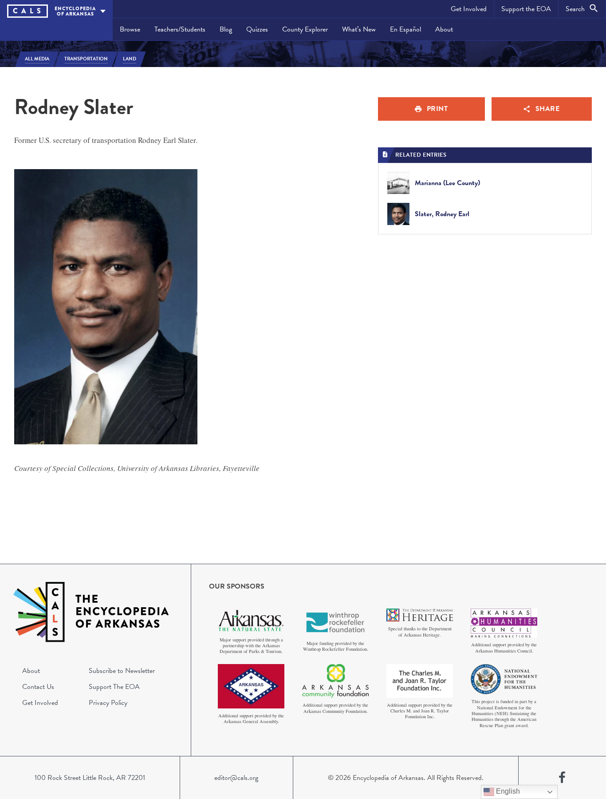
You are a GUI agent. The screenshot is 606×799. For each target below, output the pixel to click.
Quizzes (257, 29)
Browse (130, 29)
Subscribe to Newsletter (122, 670)
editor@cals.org (236, 777)
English (507, 791)
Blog (226, 29)
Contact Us (38, 686)
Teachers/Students (179, 29)
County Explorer (305, 29)
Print (437, 108)
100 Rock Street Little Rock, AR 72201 (90, 777)
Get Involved (469, 9)
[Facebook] (562, 778)
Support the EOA (526, 9)
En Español (405, 29)
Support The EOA (114, 686)
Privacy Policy (108, 702)
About (444, 29)
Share (547, 108)
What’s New (359, 29)
